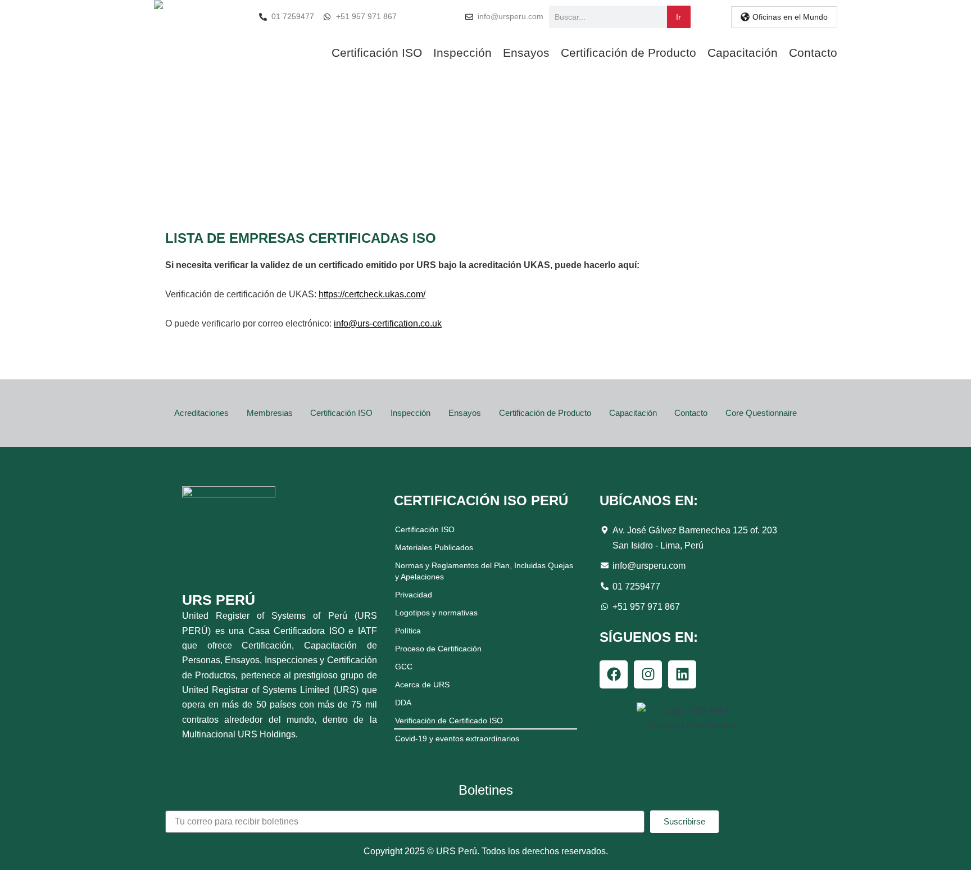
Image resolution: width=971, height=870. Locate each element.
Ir (678, 16)
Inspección (462, 52)
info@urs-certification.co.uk (388, 323)
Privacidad (413, 594)
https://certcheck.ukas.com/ (372, 294)
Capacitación (742, 52)
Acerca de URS (422, 684)
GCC (403, 666)
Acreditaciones (201, 413)
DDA (403, 702)
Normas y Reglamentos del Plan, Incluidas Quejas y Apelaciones (484, 571)
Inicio (452, 163)
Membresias (270, 413)
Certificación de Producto (628, 52)
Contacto (813, 52)
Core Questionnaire (761, 413)
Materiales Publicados (434, 547)
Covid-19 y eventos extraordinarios (457, 738)
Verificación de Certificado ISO (449, 720)
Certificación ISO (377, 52)
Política (408, 630)
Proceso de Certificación (438, 648)
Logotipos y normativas (436, 612)
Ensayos (526, 52)
